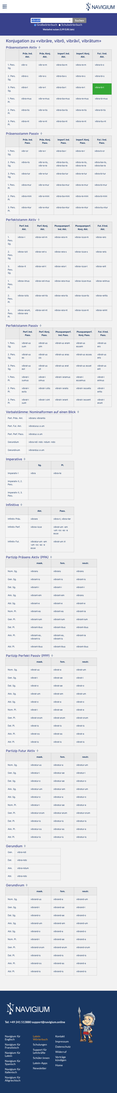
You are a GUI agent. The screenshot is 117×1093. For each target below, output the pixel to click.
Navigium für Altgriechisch (12, 1079)
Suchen (79, 20)
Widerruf (60, 1052)
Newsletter (39, 1068)
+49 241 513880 (20, 1022)
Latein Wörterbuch (40, 1038)
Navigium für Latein (12, 1054)
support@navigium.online (48, 1022)
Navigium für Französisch (12, 1046)
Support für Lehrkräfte (40, 1051)
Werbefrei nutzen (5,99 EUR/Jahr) (58, 30)
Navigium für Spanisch (12, 1063)
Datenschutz (63, 1047)
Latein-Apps (40, 1063)
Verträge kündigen (60, 1059)
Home (59, 1065)
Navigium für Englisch (12, 1038)
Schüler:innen (41, 1058)
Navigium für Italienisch (12, 1071)
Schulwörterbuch (71, 25)
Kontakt (60, 1036)
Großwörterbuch (47, 25)
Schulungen (40, 1044)
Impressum (62, 1041)
